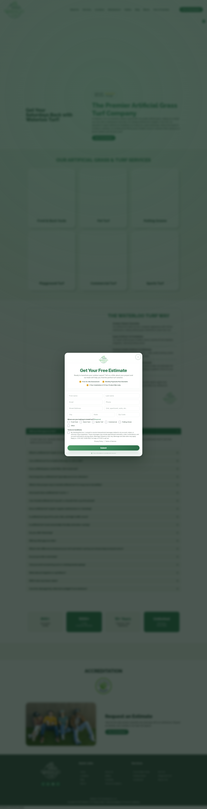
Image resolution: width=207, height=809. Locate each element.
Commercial (112, 422)
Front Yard (74, 422)
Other (73, 425)
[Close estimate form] (138, 357)
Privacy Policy (98, 441)
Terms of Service (110, 441)
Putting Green (127, 422)
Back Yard (86, 422)
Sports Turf (99, 422)
